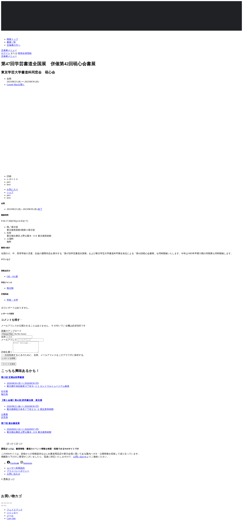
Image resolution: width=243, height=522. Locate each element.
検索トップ (12, 39)
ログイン (6, 53)
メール (10, 515)
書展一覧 (11, 42)
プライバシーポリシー (18, 471)
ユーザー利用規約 (16, 468)
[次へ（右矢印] (5, 505)
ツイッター (12, 512)
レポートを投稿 (8, 358)
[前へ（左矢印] (2, 505)
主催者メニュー (9, 50)
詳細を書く (6, 352)
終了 (40, 209)
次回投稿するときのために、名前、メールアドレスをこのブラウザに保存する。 (45, 355)
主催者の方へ (13, 45)
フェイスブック (14, 510)
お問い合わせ (80, 457)
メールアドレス (9, 340)
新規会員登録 (25, 53)
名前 (3, 337)
